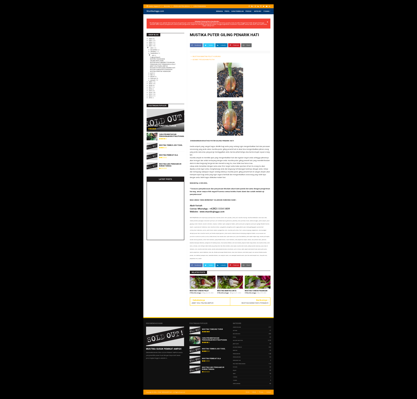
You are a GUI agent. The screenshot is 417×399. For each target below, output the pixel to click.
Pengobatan (237, 360)
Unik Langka (236, 383)
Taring (235, 377)
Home (247, 392)
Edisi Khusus (236, 333)
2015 (150, 91)
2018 (150, 85)
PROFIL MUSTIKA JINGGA (182, 6)
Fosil (234, 337)
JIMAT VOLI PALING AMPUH (159, 66)
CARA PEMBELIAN (237, 11)
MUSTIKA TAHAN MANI (157, 59)
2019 (150, 84)
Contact (268, 392)
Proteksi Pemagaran (239, 363)
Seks (234, 373)
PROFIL (227, 11)
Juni (151, 73)
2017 (150, 87)
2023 (150, 44)
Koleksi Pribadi (237, 347)
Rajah (234, 370)
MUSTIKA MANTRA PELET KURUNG (207, 56)
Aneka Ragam (237, 327)
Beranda (167, 6)
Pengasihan (236, 353)
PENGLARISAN (237, 357)
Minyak (235, 350)
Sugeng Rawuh (155, 57)
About (254, 392)
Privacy (261, 392)
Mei (151, 75)
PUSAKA (266, 11)
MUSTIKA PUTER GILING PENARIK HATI (162, 68)
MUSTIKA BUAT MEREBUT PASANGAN (162, 62)
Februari (153, 78)
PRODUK (248, 11)
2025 (150, 40)
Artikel (235, 330)
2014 (150, 92)
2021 (152, 48)
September (154, 53)
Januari (153, 80)
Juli (153, 55)
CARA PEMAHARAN (199, 6)
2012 (150, 96)
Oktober (153, 51)
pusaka (235, 367)
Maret (152, 76)
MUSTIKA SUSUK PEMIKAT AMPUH (163, 349)
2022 (150, 46)
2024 (150, 42)
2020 (150, 82)
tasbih (235, 380)
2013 (150, 94)
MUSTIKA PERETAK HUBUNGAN (160, 71)
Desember (154, 50)
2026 (150, 39)
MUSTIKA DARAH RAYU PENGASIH (161, 69)
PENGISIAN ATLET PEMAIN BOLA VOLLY (162, 64)
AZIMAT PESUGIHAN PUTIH (204, 59)
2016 (150, 89)
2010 (150, 98)
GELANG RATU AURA (157, 61)
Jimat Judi (236, 343)
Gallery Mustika (238, 340)
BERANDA (219, 11)
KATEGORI (257, 11)
